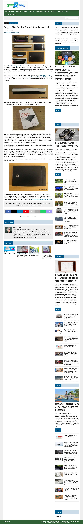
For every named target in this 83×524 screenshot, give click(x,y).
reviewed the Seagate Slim (14, 66)
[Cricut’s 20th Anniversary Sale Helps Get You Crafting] (59, 348)
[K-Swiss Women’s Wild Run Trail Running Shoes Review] (67, 140)
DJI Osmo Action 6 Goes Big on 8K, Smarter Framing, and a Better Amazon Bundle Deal (71, 324)
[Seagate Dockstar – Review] (9, 249)
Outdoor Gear (39, 12)
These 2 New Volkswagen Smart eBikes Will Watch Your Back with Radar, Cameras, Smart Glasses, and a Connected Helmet (71, 362)
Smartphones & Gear (9, 12)
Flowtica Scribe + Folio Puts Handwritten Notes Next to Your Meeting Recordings (66, 277)
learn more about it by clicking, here (41, 199)
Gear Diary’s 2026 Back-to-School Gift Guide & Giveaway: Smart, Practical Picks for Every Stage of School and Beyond (66, 72)
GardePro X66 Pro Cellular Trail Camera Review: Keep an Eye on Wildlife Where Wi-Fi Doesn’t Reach (71, 203)
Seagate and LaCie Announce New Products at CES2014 (22, 255)
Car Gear (25, 12)
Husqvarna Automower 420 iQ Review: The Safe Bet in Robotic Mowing (70, 181)
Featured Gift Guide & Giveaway (62, 48)
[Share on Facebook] (8, 211)
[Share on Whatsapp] (43, 211)
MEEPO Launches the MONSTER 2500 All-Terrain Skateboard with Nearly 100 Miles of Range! (71, 467)
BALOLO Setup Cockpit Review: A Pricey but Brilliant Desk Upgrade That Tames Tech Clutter (71, 188)
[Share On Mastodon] (49, 211)
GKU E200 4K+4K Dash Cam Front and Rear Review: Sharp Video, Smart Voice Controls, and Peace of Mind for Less (71, 219)
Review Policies (58, 521)
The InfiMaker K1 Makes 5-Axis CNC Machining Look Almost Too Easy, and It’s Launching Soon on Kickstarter (71, 354)
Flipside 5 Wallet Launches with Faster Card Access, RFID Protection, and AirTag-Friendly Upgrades (70, 497)
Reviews (6, 251)
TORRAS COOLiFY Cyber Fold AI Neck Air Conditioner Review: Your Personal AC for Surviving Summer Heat (71, 196)
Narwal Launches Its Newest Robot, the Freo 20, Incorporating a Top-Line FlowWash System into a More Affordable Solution (71, 444)
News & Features (23, 253)
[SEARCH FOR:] (71, 18)
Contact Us (69, 522)
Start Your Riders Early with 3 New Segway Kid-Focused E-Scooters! (67, 406)
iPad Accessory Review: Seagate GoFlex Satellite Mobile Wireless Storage (47, 257)
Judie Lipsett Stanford (14, 32)
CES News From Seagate (34, 255)
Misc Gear (60, 12)
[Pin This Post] (26, 211)
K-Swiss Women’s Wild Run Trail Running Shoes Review (66, 144)
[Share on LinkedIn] (20, 211)
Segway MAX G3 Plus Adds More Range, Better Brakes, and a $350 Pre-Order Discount (71, 378)
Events (18, 253)
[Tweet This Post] (14, 211)
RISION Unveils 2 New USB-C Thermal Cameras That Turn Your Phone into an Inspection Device (71, 452)
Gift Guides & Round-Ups (10, 15)
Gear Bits (58, 385)
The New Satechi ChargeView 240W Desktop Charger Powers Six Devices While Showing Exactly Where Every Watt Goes (71, 370)
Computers (46, 12)
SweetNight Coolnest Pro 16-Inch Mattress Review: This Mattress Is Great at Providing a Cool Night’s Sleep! (71, 339)
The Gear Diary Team (50, 521)
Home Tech (18, 12)
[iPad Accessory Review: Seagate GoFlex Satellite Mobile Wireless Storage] (46, 252)
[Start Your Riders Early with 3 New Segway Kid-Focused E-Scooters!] (67, 401)
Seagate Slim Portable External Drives (37, 77)
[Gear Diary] (16, 5)
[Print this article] (37, 211)
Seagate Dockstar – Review (9, 253)
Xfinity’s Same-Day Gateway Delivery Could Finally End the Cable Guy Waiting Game (71, 489)
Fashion (66, 12)
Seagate (11, 31)
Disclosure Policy (65, 521)
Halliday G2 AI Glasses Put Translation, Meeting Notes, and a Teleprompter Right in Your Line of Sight (71, 482)
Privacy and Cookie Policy (74, 521)
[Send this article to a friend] (32, 211)
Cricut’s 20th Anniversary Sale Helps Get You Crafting (70, 345)
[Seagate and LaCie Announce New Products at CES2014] (22, 251)
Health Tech (31, 12)
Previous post (24, 217)
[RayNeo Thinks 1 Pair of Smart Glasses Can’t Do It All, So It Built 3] (59, 332)
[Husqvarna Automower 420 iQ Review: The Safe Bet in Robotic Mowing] (59, 182)
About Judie (44, 521)
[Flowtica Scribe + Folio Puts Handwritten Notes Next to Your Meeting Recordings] (67, 272)
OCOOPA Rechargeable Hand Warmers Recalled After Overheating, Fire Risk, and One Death (70, 460)
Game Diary (53, 12)
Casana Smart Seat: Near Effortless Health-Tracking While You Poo (71, 473)
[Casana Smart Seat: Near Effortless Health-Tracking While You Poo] (59, 476)
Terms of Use (59, 522)
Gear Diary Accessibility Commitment (49, 522)
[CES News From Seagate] (34, 252)
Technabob (42, 75)
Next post (33, 217)
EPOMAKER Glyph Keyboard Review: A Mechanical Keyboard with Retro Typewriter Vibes (71, 227)
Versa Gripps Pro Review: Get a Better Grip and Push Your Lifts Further (70, 242)
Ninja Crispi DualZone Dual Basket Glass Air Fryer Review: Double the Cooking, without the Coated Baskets (71, 211)
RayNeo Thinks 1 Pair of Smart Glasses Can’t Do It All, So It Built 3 (71, 330)
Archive (64, 522)
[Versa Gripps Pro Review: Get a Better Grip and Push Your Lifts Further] (59, 243)
